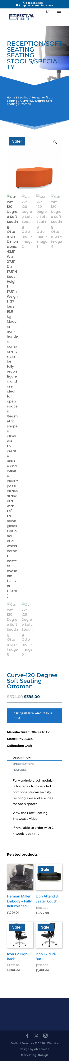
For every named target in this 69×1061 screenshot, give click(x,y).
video (33, 819)
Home (11, 97)
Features (19, 769)
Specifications (23, 763)
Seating (23, 97)
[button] (55, 142)
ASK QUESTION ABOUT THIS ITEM (32, 716)
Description (22, 757)
